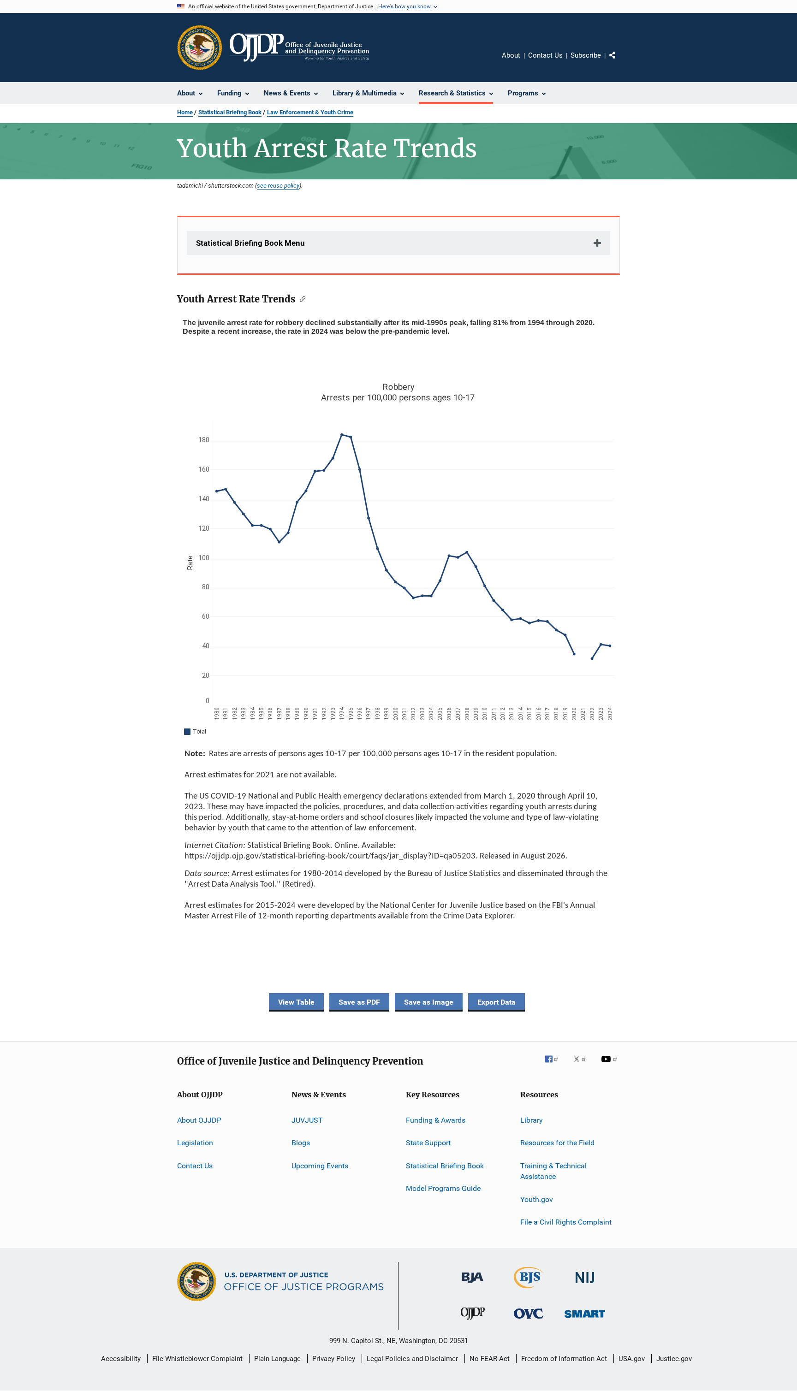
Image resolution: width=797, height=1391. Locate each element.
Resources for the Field (557, 1142)
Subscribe (586, 55)
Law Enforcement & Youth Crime (310, 112)
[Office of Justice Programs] (199, 47)
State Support (428, 1142)
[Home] (299, 47)
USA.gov (632, 1359)
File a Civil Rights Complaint (566, 1222)
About (511, 55)
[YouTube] (611, 1065)
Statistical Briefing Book (230, 112)
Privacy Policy (333, 1359)
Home (185, 112)
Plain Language (277, 1359)
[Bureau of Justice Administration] (472, 1284)
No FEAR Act (490, 1359)
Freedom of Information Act (564, 1359)
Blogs (300, 1142)
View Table (296, 1002)
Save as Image (428, 1002)
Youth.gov (536, 1199)
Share (620, 61)
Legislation (195, 1142)
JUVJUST (307, 1120)
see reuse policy (278, 185)
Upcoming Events (319, 1165)
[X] (583, 1065)
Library (531, 1120)
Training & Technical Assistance (553, 1171)
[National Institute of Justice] (585, 1285)
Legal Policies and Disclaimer (412, 1359)
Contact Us (545, 55)
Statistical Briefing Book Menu (250, 243)
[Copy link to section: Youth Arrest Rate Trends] (300, 298)
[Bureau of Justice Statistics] (529, 1290)
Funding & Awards (435, 1120)
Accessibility (121, 1359)
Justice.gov (674, 1359)
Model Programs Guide (443, 1188)
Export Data (496, 1002)
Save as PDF (359, 1002)
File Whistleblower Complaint (197, 1359)
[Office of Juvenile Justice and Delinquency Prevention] (473, 1321)
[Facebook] (555, 1065)
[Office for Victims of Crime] (528, 1320)
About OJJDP (199, 1120)
